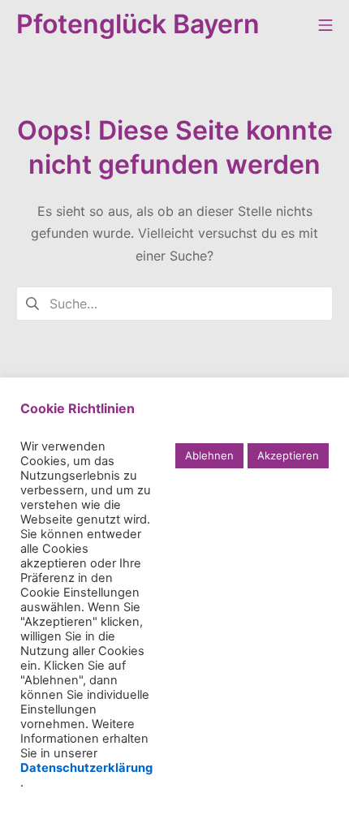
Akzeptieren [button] (288, 455)
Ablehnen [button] (209, 455)
